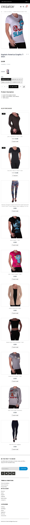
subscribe (23, 468)
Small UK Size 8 (6, 82)
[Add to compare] (23, 86)
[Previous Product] (26, 54)
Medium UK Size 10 (17, 79)
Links (26, 1)
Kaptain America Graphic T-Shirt (12, 55)
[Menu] (20, 7)
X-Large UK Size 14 (17, 82)
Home (1, 11)
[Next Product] (28, 54)
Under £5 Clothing (8, 11)
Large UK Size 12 (6, 79)
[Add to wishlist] (20, 86)
